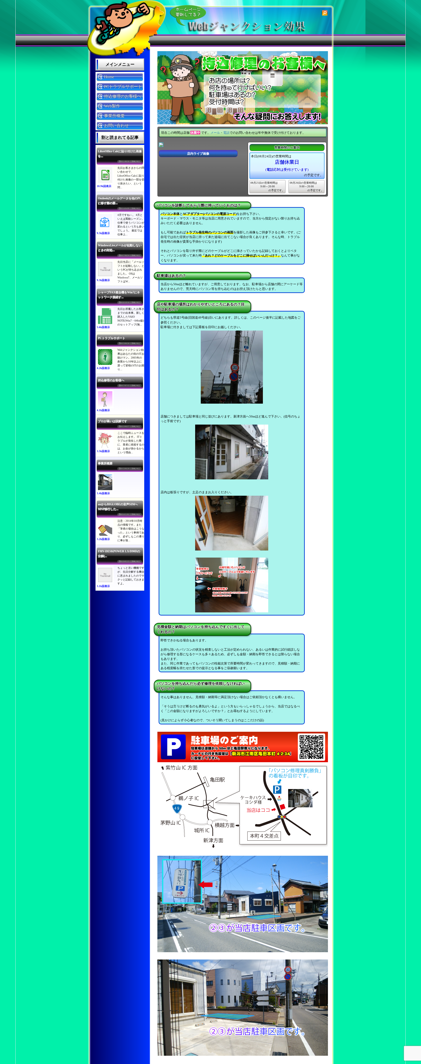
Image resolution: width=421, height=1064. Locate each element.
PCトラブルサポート (123, 86)
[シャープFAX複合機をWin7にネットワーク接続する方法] (105, 316)
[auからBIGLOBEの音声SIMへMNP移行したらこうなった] (105, 528)
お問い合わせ (116, 125)
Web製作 (112, 106)
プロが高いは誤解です (112, 421)
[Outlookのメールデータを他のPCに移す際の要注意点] (105, 222)
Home (109, 77)
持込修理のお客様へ (122, 96)
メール (215, 132)
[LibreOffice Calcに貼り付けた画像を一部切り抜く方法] (105, 175)
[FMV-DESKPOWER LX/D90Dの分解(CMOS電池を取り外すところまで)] (105, 575)
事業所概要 (114, 116)
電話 (226, 132)
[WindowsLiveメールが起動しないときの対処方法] (105, 269)
